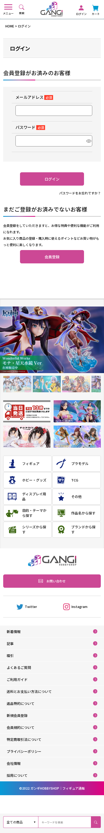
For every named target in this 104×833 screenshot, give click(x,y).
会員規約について (20, 727)
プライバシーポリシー (24, 751)
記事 (10, 643)
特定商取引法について (24, 739)
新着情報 (14, 631)
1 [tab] (17, 384)
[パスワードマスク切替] (88, 141)
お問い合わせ (56, 581)
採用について (17, 775)
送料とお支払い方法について (29, 691)
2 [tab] (47, 384)
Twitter (31, 606)
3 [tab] (76, 384)
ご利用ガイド (17, 679)
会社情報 (14, 763)
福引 (10, 655)
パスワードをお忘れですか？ (80, 193)
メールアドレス (32, 97)
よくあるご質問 (19, 667)
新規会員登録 (17, 715)
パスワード (28, 127)
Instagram (79, 606)
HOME (9, 26)
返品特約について (20, 703)
